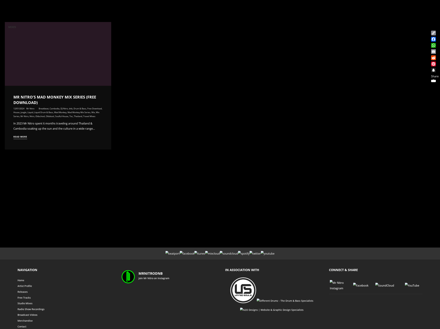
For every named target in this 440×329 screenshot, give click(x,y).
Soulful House (61, 116)
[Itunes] (199, 253)
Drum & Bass (80, 108)
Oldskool (50, 116)
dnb (71, 108)
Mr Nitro (30, 108)
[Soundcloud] (229, 253)
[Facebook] (187, 253)
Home (21, 280)
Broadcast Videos (27, 314)
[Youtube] (267, 253)
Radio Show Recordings (31, 309)
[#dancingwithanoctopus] (156, 291)
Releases (23, 291)
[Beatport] (173, 253)
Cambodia (54, 108)
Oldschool (40, 116)
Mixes (12, 27)
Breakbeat (44, 108)
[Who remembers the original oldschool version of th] (132, 303)
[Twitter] (255, 253)
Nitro (32, 116)
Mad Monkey (60, 112)
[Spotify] (244, 253)
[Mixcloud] (212, 253)
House (16, 112)
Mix (93, 112)
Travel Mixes (89, 116)
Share (435, 76)
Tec (71, 116)
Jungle (23, 112)
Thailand (78, 116)
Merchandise (25, 320)
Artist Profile (25, 286)
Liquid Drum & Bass (43, 112)
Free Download (94, 108)
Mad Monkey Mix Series (79, 112)
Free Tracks (24, 297)
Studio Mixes (25, 303)
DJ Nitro (64, 108)
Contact (22, 326)
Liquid (30, 112)
